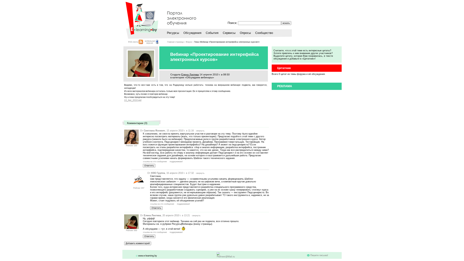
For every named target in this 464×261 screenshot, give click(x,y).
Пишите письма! (319, 255)
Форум (189, 42)
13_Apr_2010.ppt (132, 100)
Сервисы (229, 33)
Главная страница (175, 42)
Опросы (245, 33)
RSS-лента (133, 42)
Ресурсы (173, 33)
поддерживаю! (176, 161)
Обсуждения (192, 33)
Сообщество (264, 33)
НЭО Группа (158, 173)
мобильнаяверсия (150, 42)
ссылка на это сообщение (155, 161)
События (212, 33)
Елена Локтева (190, 74)
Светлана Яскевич (154, 130)
